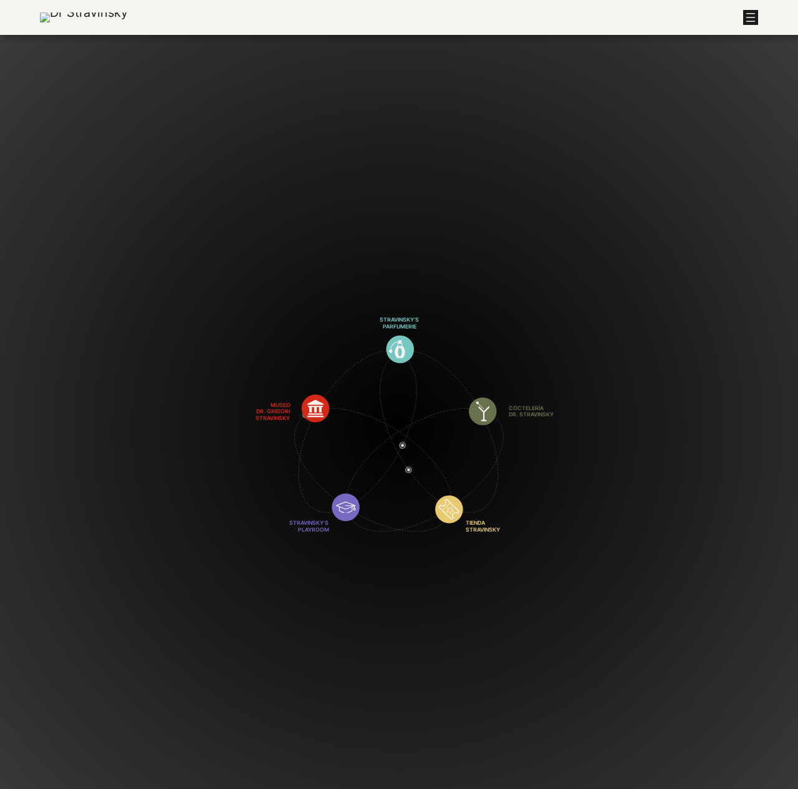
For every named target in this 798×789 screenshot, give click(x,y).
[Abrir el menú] (750, 17)
